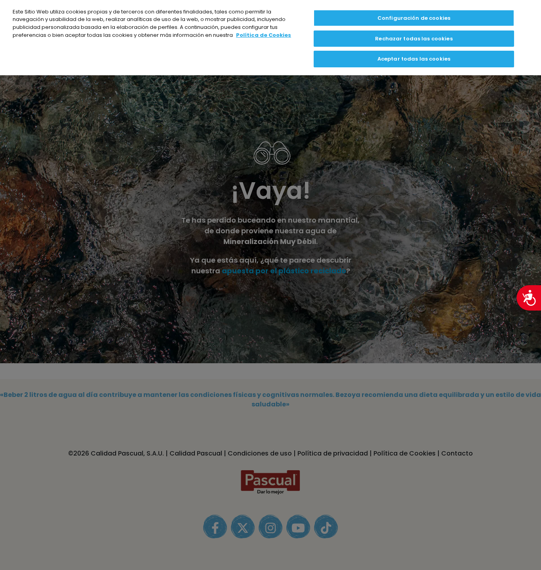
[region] (270, 37)
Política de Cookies (263, 35)
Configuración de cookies (413, 18)
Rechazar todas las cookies (413, 38)
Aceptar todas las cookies (413, 59)
